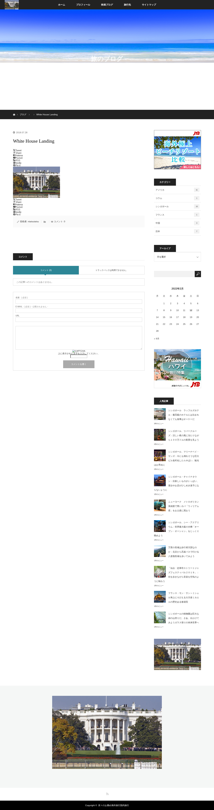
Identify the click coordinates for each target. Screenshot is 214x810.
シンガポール (177, 206)
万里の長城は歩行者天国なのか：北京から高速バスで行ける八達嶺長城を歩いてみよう (183, 551)
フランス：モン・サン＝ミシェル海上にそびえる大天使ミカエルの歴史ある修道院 (183, 597)
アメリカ (177, 190)
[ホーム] (14, 111)
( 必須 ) (22, 298)
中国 (176, 223)
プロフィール (83, 4)
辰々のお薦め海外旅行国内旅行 (113, 805)
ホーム (61, 4)
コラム (176, 198)
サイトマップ (149, 4)
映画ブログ (107, 4)
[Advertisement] (107, 86)
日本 (176, 231)
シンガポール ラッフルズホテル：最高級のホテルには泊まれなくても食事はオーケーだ (183, 414)
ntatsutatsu (33, 221)
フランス (176, 214)
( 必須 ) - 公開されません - (32, 307)
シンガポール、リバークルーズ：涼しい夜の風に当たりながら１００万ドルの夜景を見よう (183, 435)
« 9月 (156, 338)
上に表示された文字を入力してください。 (79, 353)
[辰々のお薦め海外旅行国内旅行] (107, 766)
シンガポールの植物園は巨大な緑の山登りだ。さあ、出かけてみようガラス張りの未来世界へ (183, 618)
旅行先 (127, 4)
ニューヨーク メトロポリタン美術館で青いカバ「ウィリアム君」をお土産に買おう (183, 506)
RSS (107, 793)
